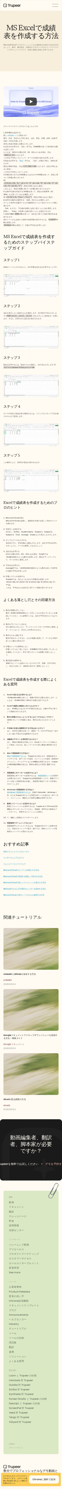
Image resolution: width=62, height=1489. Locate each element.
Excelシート (13, 135)
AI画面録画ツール (44, 776)
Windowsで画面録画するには (18, 792)
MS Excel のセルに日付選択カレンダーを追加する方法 (24, 889)
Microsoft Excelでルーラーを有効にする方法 (21, 870)
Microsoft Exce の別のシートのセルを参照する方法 (23, 895)
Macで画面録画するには (16, 756)
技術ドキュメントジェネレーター (16, 851)
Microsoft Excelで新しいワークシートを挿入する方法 (24, 882)
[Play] (31, 101)
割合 (21, 161)
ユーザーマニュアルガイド (13, 858)
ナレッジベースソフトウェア (14, 864)
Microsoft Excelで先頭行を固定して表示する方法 (23, 876)
